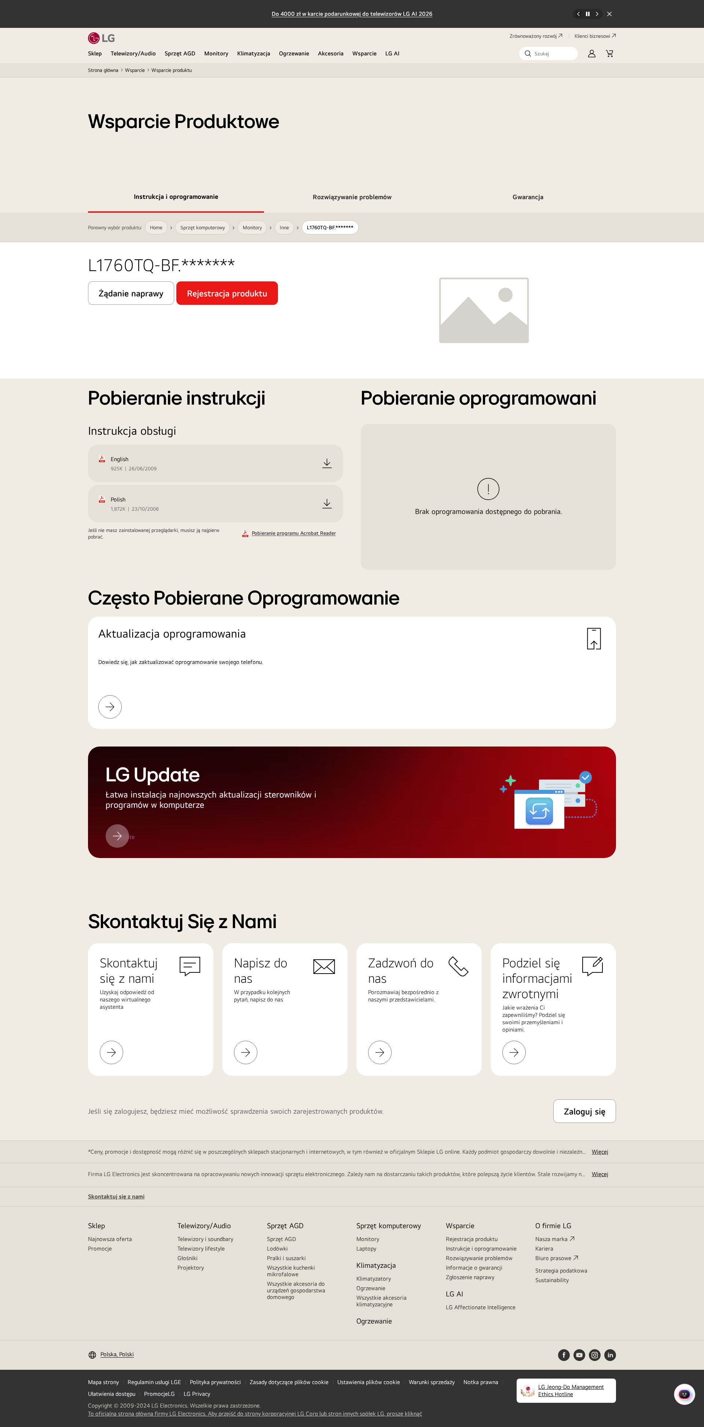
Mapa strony (103, 1382)
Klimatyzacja (253, 53)
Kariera (544, 1248)
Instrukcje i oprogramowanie (481, 1248)
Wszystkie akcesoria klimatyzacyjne (381, 1301)
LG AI (392, 53)
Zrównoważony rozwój (533, 36)
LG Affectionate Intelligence (481, 1307)
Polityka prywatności (215, 1382)
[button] (548, 53)
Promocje (100, 1248)
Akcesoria (331, 53)
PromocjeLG (159, 1393)
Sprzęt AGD (180, 53)
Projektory (190, 1267)
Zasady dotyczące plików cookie (289, 1382)
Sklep (95, 53)
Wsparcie (364, 53)
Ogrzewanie (294, 53)
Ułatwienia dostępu (111, 1393)
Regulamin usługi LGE (154, 1382)
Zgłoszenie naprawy (470, 1277)
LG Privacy (197, 1393)
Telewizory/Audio (133, 53)
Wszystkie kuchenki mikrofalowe (291, 1271)
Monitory (216, 53)
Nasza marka (551, 1239)
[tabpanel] (352, 544)
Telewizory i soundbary (205, 1239)
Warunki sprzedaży (432, 1382)
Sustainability (552, 1280)
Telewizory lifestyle (201, 1248)
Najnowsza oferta (110, 1239)
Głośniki (187, 1258)
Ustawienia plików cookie (368, 1382)
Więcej (600, 1151)
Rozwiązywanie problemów (479, 1258)
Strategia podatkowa (561, 1270)
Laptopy (366, 1248)
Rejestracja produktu (472, 1239)
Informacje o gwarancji (474, 1267)
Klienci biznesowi (592, 36)
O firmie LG (553, 1225)
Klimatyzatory (373, 1278)
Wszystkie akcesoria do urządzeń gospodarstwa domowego (296, 1290)
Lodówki (277, 1248)
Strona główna (103, 70)
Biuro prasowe (553, 1258)
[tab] (176, 198)
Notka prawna (480, 1382)
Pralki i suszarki (286, 1258)
